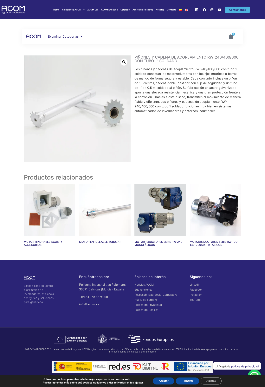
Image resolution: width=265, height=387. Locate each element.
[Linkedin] (196, 9)
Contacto (171, 9)
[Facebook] (204, 9)
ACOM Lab (92, 9)
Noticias (160, 9)
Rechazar (187, 381)
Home (56, 9)
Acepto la (238, 366)
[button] (123, 62)
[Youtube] (219, 9)
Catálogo (125, 9)
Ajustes (211, 381)
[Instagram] (212, 9)
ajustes (139, 382)
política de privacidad (245, 366)
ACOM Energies (109, 9)
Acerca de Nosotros (142, 9)
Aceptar (163, 381)
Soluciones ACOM (71, 9)
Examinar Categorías (63, 36)
